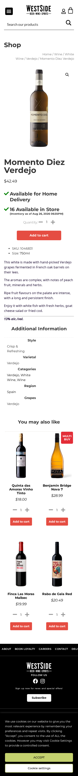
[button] (9, 11)
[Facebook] (35, 681)
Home (47, 54)
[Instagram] (42, 681)
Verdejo (31, 59)
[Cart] (70, 10)
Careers (45, 649)
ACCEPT (39, 757)
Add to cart (39, 235)
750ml (25, 253)
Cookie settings (39, 768)
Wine (58, 54)
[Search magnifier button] (68, 24)
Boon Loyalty (25, 649)
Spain (11, 392)
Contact (61, 649)
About (6, 649)
